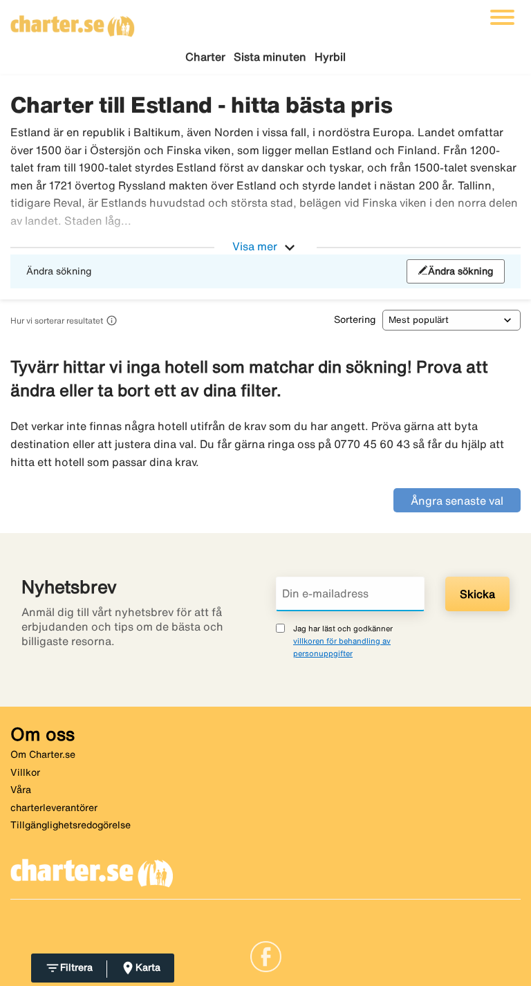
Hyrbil (330, 56)
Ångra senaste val (457, 500)
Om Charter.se (42, 754)
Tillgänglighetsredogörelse (70, 825)
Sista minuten (270, 56)
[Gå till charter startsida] (72, 21)
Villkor (25, 772)
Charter (205, 56)
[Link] (266, 955)
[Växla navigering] (502, 17)
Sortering (354, 319)
